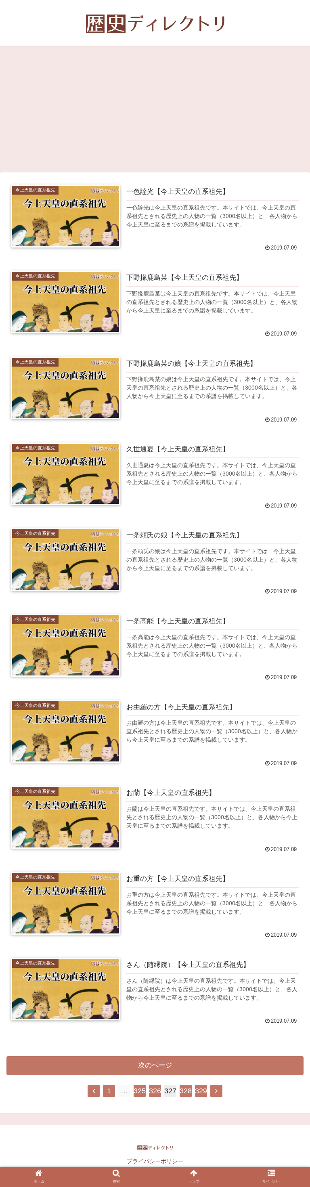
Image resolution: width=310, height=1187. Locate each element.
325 (140, 1091)
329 (201, 1091)
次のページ (155, 1065)
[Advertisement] (155, 111)
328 (186, 1091)
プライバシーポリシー (155, 1161)
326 (155, 1091)
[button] (286, 1008)
